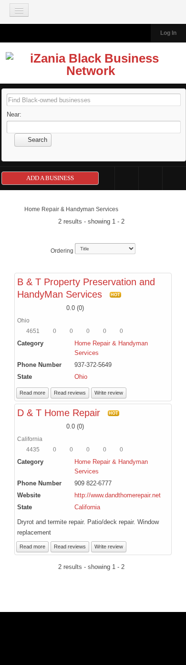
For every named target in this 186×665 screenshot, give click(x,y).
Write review (108, 393)
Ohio (80, 376)
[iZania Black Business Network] (91, 66)
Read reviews (70, 393)
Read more (32, 393)
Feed (174, 178)
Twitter (150, 178)
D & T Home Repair (58, 413)
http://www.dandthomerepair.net (117, 495)
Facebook (126, 178)
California (87, 507)
